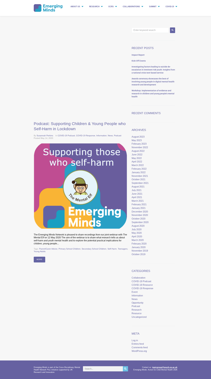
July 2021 (137, 190)
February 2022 (139, 169)
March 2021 (138, 201)
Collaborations (131, 6)
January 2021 (139, 208)
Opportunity (137, 303)
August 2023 (138, 137)
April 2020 (137, 236)
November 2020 (140, 215)
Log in (135, 340)
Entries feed (138, 344)
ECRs (111, 6)
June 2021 (137, 194)
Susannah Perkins (45, 135)
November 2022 (140, 147)
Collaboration (138, 278)
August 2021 (138, 186)
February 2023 (139, 144)
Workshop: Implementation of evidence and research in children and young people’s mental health (153, 93)
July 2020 (137, 229)
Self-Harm (112, 249)
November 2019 (140, 251)
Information (101, 135)
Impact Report (138, 55)
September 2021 (140, 183)
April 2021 (137, 197)
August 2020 (138, 226)
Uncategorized (139, 317)
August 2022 (138, 151)
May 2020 (137, 233)
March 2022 (138, 165)
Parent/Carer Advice (48, 249)
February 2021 (139, 204)
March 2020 (138, 240)
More (39, 259)
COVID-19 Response (85, 135)
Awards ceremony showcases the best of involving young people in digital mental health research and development (153, 81)
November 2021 (140, 176)
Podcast (117, 135)
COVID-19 (169, 6)
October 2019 (138, 254)
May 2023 (137, 140)
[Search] (125, 368)
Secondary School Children (94, 249)
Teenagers (122, 249)
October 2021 (138, 179)
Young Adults (40, 251)
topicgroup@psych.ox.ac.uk (164, 367)
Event (135, 292)
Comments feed (140, 347)
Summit (152, 6)
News (110, 135)
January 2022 (139, 172)
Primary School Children (70, 249)
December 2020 (140, 211)
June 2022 (137, 154)
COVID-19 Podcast (66, 135)
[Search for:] (150, 30)
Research (94, 6)
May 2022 (137, 158)
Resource (137, 313)
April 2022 (137, 161)
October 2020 (138, 218)
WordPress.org (139, 351)
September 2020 (140, 222)
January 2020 (139, 247)
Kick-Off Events (139, 61)
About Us (75, 6)
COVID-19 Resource (142, 285)
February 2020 (139, 243)
